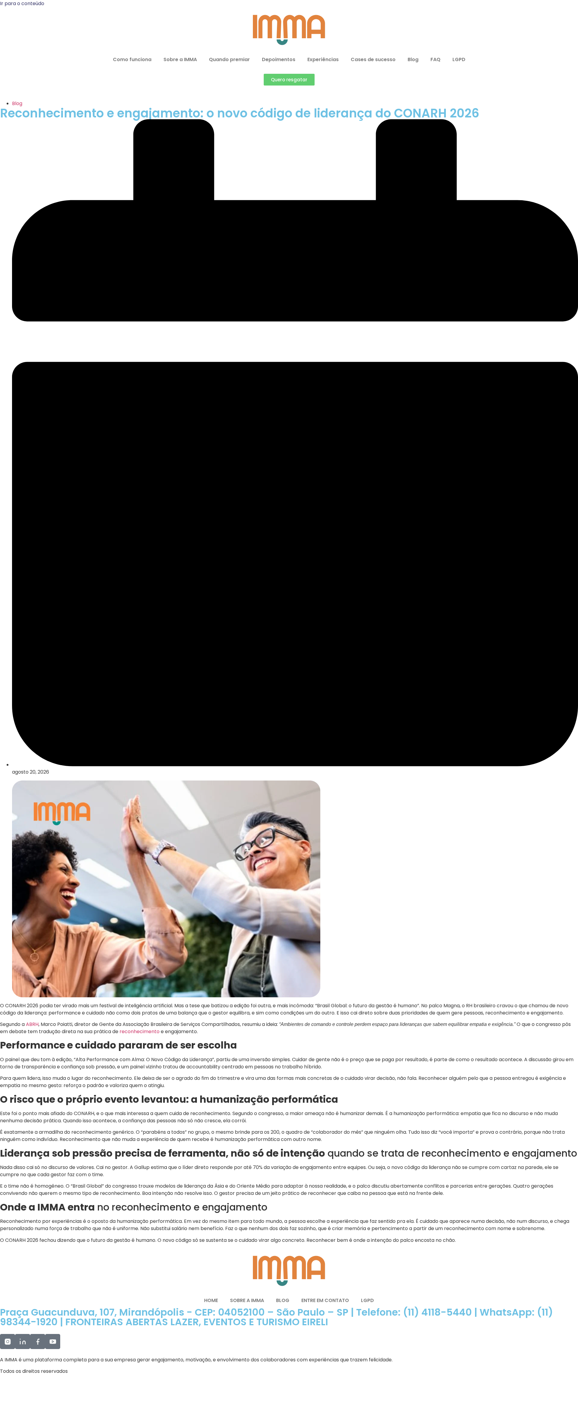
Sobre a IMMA (180, 59)
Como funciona (132, 59)
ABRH (32, 1024)
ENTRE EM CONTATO (325, 1300)
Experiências (323, 59)
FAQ (435, 59)
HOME (211, 1300)
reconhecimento (140, 1031)
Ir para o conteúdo (22, 3)
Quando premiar (229, 59)
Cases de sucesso (373, 59)
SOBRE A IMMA (247, 1300)
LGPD (458, 59)
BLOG (282, 1300)
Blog (413, 59)
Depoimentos (278, 59)
